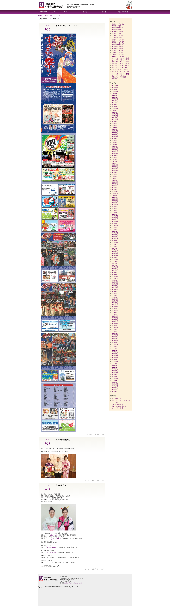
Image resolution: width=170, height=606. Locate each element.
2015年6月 (115, 303)
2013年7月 (115, 339)
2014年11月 (115, 314)
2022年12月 (115, 157)
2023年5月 (115, 152)
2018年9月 (115, 233)
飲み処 (104, 12)
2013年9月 (115, 335)
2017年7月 (115, 257)
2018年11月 (115, 229)
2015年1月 (115, 310)
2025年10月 (115, 104)
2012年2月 (115, 365)
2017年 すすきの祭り (118, 43)
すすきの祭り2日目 (117, 408)
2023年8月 (115, 146)
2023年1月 (115, 155)
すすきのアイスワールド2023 (120, 69)
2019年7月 (115, 216)
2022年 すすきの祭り (118, 48)
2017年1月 (115, 267)
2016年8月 (115, 276)
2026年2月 (115, 97)
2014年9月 (115, 316)
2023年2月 (115, 153)
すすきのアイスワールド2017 (120, 62)
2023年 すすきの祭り (118, 50)
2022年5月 (115, 167)
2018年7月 (115, 237)
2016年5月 (115, 282)
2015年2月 (115, 308)
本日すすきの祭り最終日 (119, 406)
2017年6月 (115, 259)
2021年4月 (115, 180)
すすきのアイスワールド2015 (120, 58)
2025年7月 (115, 110)
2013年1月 (115, 346)
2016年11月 (115, 270)
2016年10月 (115, 272)
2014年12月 (115, 312)
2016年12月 (115, 269)
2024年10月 (115, 125)
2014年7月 (115, 320)
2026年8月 (115, 85)
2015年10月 (115, 295)
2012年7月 (115, 357)
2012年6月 (115, 359)
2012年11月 (115, 350)
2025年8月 (115, 108)
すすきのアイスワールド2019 (120, 65)
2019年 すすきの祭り (118, 46)
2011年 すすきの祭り (98, 434)
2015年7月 (115, 301)
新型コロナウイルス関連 (119, 77)
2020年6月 (115, 195)
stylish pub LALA (55, 539)
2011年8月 (115, 372)
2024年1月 (115, 138)
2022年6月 (115, 165)
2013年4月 (115, 342)
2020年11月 (115, 187)
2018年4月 (115, 242)
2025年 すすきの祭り (118, 54)
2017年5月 (115, 261)
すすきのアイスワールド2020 (120, 67)
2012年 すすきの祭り (118, 28)
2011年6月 (115, 376)
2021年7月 (115, 178)
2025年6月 (115, 112)
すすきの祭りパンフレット (66, 26)
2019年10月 (115, 210)
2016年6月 (115, 280)
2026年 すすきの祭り (118, 56)
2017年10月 (115, 252)
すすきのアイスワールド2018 (120, 63)
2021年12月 (115, 172)
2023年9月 (115, 144)
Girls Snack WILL (52, 547)
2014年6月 (115, 322)
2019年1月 (115, 225)
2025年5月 (115, 114)
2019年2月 (115, 223)
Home (40, 15)
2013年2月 (115, 344)
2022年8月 (115, 161)
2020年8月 (115, 191)
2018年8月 (115, 235)
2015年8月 (115, 299)
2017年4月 (115, 263)
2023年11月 (115, 140)
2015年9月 (115, 297)
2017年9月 (115, 253)
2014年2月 (115, 325)
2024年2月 (115, 136)
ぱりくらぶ (53, 535)
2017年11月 (115, 250)
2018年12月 (115, 227)
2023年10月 (115, 142)
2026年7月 (115, 87)
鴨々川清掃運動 (116, 398)
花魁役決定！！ (62, 485)
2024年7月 (115, 131)
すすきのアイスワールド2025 (120, 73)
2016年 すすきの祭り (118, 41)
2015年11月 (115, 293)
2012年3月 (115, 363)
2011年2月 (115, 384)
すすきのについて (123, 12)
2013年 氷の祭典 (116, 33)
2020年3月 (115, 201)
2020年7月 (115, 193)
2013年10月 (115, 333)
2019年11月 (115, 208)
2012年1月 (115, 367)
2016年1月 (115, 289)
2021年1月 (115, 184)
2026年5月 (115, 91)
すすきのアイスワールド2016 (120, 60)
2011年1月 (115, 386)
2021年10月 (115, 176)
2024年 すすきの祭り (118, 52)
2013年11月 (115, 331)
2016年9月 (115, 274)
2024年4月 (115, 135)
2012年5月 (115, 361)
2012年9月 (115, 354)
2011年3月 (115, 382)
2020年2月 (115, 203)
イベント (66, 12)
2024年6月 (115, 133)
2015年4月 (115, 306)
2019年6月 (115, 218)
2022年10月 (115, 159)
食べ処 (85, 12)
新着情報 (114, 79)
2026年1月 (115, 99)
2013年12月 (115, 329)
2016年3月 (115, 286)
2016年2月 (115, 287)
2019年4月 (115, 221)
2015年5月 (115, 305)
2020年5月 (115, 197)
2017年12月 (115, 248)
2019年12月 (115, 206)
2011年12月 (115, 369)
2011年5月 (115, 378)
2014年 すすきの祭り (118, 35)
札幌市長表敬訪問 (63, 440)
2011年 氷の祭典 (116, 26)
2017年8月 (115, 255)
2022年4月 (115, 169)
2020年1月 (115, 204)
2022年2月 (115, 170)
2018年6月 (115, 238)
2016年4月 (115, 284)
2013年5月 (115, 340)
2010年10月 (115, 391)
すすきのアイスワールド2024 (120, 71)
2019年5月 (115, 220)
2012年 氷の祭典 (116, 29)
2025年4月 (115, 116)
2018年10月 (115, 231)
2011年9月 (115, 371)
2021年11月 (115, 174)
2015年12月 (115, 291)
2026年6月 (115, 89)
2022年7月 (115, 163)
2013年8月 (115, 337)
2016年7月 (115, 278)
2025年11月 (115, 102)
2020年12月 (115, 186)
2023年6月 (115, 150)
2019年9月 (115, 212)
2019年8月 (115, 214)
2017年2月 (115, 265)
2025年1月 (115, 119)
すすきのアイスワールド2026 (120, 75)
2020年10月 (115, 189)
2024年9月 (115, 127)
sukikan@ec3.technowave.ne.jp (73, 583)
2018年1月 (115, 246)
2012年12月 (115, 348)
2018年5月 (115, 240)
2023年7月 (115, 148)
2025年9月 (115, 106)
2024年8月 (115, 129)
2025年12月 (115, 101)
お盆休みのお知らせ (117, 404)
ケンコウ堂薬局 (51, 552)
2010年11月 (115, 389)
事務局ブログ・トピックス (47, 12)
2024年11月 (115, 123)
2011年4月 (115, 380)
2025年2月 (115, 118)
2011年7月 (115, 374)
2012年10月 (115, 352)
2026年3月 (115, 95)
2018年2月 (115, 244)
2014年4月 (115, 323)
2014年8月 (115, 318)
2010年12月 (115, 388)
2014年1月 (115, 327)
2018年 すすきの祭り (118, 45)
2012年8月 (115, 355)
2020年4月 (115, 199)
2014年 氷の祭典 (116, 37)
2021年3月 (115, 182)
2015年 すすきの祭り (118, 39)
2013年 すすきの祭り (118, 31)
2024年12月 (115, 121)
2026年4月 (115, 93)
